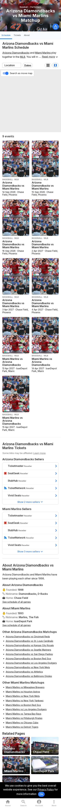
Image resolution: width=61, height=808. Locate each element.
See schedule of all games (16, 602)
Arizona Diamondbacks (15, 52)
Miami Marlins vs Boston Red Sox (23, 705)
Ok (41, 794)
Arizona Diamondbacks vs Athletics (24, 671)
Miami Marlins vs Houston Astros (23, 691)
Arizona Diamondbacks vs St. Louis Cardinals (29, 641)
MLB (22, 56)
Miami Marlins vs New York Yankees (24, 700)
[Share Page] (55, 27)
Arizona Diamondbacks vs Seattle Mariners (28, 649)
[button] (54, 803)
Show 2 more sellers (28, 502)
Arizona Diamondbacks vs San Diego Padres (29, 654)
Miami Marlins (43, 52)
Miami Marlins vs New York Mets (23, 696)
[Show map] (55, 65)
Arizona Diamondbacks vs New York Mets (28, 667)
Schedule (6, 35)
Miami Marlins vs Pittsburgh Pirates (24, 718)
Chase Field (21, 597)
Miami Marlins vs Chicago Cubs (22, 722)
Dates (27, 65)
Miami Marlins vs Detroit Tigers (22, 727)
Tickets (17, 35)
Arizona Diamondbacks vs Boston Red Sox (28, 658)
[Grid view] (48, 65)
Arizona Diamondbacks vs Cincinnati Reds (28, 636)
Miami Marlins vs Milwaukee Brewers (25, 687)
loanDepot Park (23, 621)
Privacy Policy (46, 789)
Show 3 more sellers (28, 551)
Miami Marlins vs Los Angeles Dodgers (26, 709)
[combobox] (12, 65)
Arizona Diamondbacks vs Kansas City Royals (30, 645)
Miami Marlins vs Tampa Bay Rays (23, 713)
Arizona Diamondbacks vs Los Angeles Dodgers (31, 663)
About (27, 35)
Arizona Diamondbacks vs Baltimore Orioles (29, 676)
